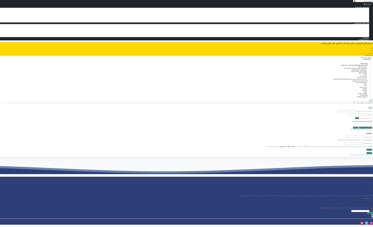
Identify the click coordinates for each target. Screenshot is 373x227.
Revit (359, 28)
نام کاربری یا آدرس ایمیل (364, 111)
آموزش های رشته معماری (361, 23)
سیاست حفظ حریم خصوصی (287, 146)
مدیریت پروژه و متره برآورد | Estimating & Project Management (350, 79)
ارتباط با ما (366, 181)
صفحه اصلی (364, 63)
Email (371, 211)
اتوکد (360, 36)
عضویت (369, 149)
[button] (369, 55)
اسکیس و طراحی (360, 25)
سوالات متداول (365, 183)
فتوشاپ (359, 34)
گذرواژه (369, 114)
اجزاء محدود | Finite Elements (356, 12)
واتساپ (356, 127)
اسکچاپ (358, 31)
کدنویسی (362, 20)
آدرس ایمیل (368, 137)
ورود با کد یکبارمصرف (365, 127)
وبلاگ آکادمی (365, 38)
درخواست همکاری (364, 39)
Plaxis (359, 16)
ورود (357, 118)
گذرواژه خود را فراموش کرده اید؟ (362, 121)
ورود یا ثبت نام (365, 184)
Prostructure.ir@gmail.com (361, 200)
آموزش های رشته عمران (362, 7)
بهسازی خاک (357, 18)
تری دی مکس (357, 33)
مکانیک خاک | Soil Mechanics (357, 13)
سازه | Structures (360, 8)
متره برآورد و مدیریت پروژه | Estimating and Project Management (346, 21)
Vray (360, 29)
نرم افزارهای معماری (359, 26)
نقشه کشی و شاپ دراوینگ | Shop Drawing (353, 10)
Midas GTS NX (357, 15)
